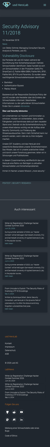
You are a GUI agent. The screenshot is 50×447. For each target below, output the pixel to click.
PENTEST (6, 183)
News (4, 44)
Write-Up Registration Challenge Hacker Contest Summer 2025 (21, 257)
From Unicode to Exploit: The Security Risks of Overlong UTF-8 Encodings (24, 289)
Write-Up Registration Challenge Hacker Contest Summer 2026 (21, 224)
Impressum (10, 347)
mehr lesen (9, 243)
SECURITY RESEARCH (21, 183)
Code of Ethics (11, 436)
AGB (7, 354)
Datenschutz (10, 350)
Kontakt (8, 343)
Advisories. (25, 106)
